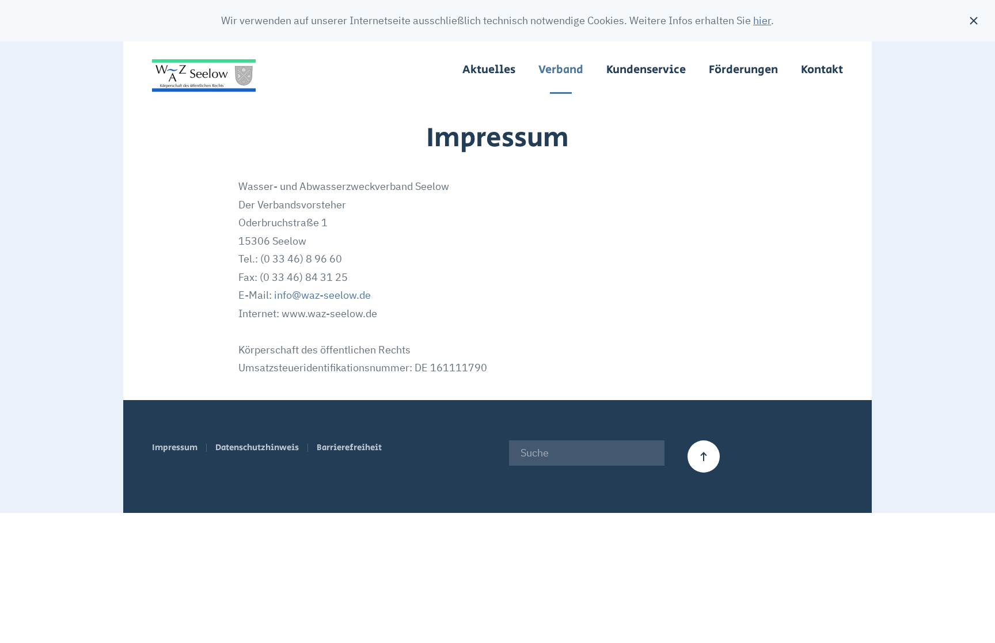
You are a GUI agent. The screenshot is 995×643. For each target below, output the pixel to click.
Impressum (175, 448)
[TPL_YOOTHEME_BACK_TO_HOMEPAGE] (204, 76)
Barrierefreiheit (349, 448)
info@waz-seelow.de (322, 295)
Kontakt (822, 70)
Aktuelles (488, 70)
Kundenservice (646, 70)
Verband (560, 70)
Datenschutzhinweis (257, 448)
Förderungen (743, 70)
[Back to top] (704, 456)
